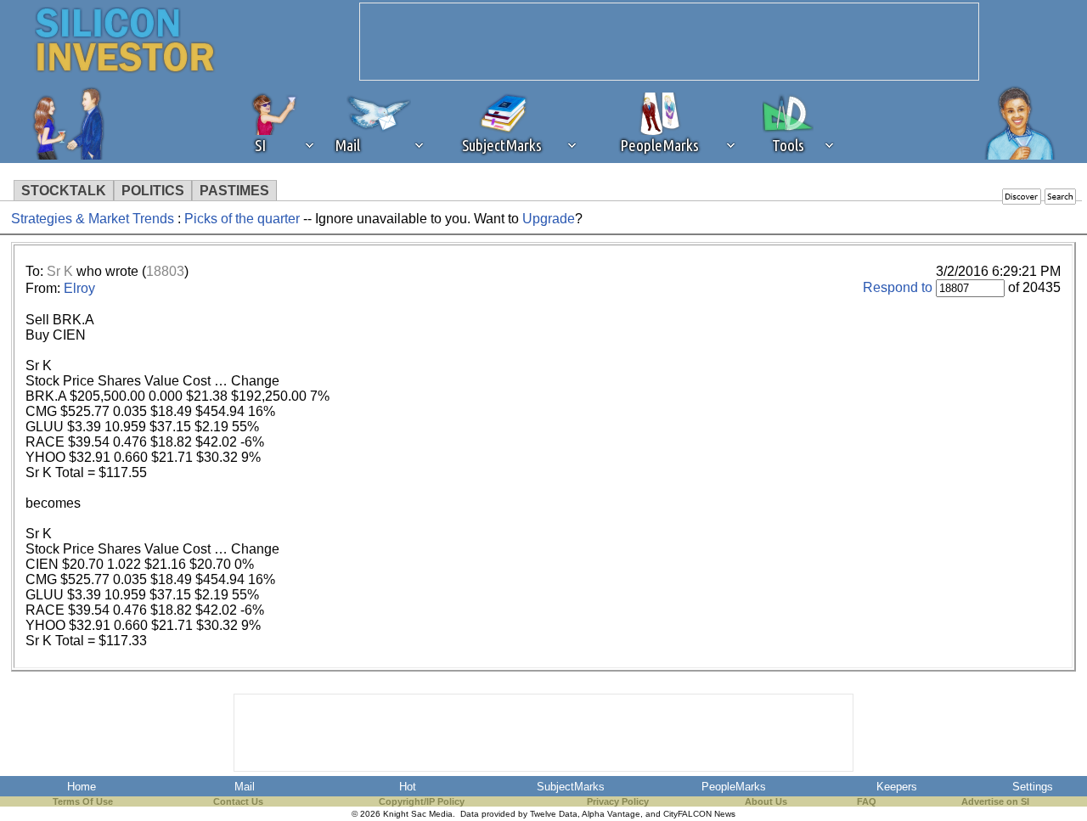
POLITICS (152, 190)
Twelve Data (553, 813)
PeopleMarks (733, 786)
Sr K (60, 271)
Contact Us (238, 801)
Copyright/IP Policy (422, 801)
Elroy (79, 288)
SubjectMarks (571, 786)
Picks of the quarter (243, 218)
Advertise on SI (995, 801)
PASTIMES (234, 190)
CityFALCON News (699, 813)
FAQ (866, 801)
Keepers (896, 786)
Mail (244, 786)
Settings (1032, 786)
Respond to (897, 287)
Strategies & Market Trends (92, 218)
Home (81, 786)
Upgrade (548, 218)
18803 (165, 271)
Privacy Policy (618, 801)
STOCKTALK (63, 190)
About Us (766, 801)
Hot (407, 786)
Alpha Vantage (611, 813)
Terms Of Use (83, 801)
